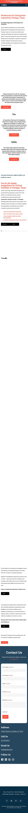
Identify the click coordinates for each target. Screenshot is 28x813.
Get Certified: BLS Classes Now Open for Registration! (14, 2)
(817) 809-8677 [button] (5, 740)
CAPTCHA (4, 712)
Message (7, 700)
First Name (7, 667)
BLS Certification (18, 807)
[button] (26, 5)
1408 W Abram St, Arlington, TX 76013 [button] (12, 731)
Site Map (17, 794)
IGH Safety (4, 806)
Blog (4, 792)
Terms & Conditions (19, 792)
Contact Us (23, 794)
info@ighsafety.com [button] (7, 749)
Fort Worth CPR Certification (20, 806)
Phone (6, 692)
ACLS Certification (10, 807)
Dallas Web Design (10, 806)
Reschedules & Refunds (8, 794)
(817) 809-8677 (14, 659)
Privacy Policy (10, 792)
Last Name (7, 675)
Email (6, 683)
